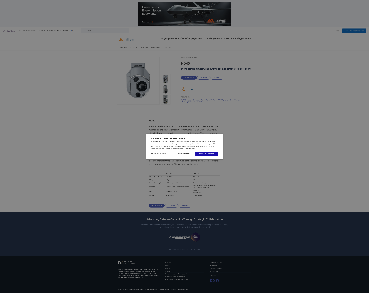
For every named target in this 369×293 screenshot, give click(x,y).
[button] (158, 154)
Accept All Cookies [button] (206, 154)
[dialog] (184, 146)
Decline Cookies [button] (184, 154)
